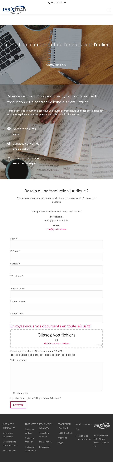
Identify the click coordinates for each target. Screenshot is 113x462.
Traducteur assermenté (30, 449)
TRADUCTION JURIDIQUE (45, 426)
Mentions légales (83, 424)
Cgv (77, 429)
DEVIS (60, 443)
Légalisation (44, 447)
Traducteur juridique (29, 431)
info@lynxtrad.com (56, 229)
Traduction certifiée (44, 435)
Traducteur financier (29, 440)
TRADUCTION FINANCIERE (64, 426)
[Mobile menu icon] (108, 10)
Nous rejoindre (9, 450)
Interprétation (45, 442)
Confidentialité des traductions (10, 444)
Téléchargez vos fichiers (56, 343)
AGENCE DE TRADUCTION (9, 426)
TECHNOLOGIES (65, 433)
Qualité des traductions (8, 435)
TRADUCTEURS (32, 424)
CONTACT (62, 438)
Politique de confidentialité (83, 437)
